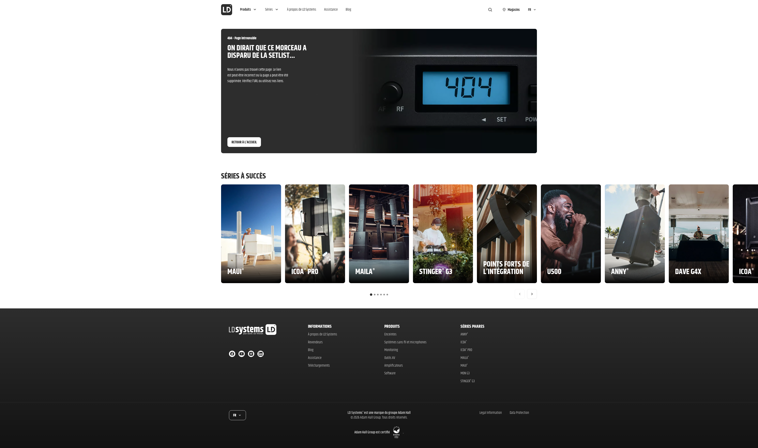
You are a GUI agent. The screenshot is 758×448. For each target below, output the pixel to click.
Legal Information (490, 412)
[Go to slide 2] (374, 294)
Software (390, 373)
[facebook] (232, 354)
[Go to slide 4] (381, 294)
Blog (310, 350)
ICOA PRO (466, 350)
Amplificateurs (393, 365)
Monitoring (391, 350)
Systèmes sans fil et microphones (405, 342)
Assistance (315, 358)
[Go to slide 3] (378, 294)
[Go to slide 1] (371, 294)
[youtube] (241, 354)
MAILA (465, 358)
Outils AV (389, 358)
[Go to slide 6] (387, 294)
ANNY (464, 334)
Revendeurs (315, 342)
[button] (248, 9)
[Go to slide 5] (384, 294)
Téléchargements (319, 365)
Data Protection (519, 412)
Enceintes (390, 334)
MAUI (464, 365)
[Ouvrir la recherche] (490, 9)
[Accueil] (226, 9)
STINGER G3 (468, 381)
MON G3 (465, 373)
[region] (379, 241)
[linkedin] (260, 354)
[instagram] (251, 354)
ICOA (464, 342)
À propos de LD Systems (322, 334)
